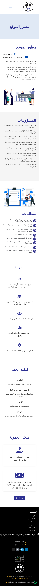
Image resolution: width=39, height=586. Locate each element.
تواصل (7, 582)
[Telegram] (22, 549)
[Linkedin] (26, 549)
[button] (10, 7)
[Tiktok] (18, 549)
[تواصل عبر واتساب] (35, 582)
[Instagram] (13, 549)
